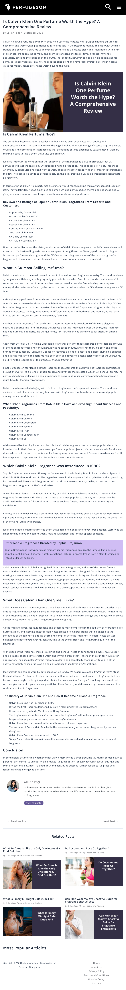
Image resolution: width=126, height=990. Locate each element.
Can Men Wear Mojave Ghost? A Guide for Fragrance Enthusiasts (91, 900)
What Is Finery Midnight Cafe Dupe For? (28, 899)
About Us (96, 967)
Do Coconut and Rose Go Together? (87, 848)
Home (96, 963)
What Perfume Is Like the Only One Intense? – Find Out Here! (31, 850)
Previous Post (17, 821)
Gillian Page (32, 782)
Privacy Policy (96, 971)
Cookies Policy (96, 979)
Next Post (111, 821)
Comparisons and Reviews (30, 855)
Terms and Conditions (96, 975)
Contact (96, 983)
